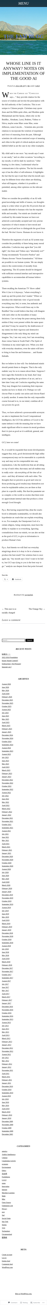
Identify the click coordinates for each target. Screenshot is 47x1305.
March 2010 (6, 1112)
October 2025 (6, 706)
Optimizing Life (7, 1206)
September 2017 (7, 978)
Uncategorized (7, 1234)
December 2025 (7, 700)
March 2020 (6, 885)
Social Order (6, 1218)
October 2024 (6, 741)
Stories (4, 1225)
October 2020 (6, 863)
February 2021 (7, 850)
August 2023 (6, 754)
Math (3, 1196)
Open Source (6, 1202)
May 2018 (5, 955)
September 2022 (7, 789)
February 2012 (7, 1064)
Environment (6, 1167)
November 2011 (7, 1070)
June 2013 (5, 1029)
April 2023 (5, 767)
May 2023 (5, 764)
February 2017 (7, 1000)
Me (28, 86)
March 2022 (6, 809)
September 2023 (7, 751)
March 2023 (6, 770)
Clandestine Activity (9, 1161)
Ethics (4, 1170)
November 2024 (7, 738)
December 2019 (7, 895)
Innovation (5, 1186)
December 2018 (7, 933)
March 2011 (6, 1077)
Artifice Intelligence (9, 1154)
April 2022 (5, 805)
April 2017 (5, 994)
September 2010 (7, 1093)
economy (5, 1164)
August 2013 (6, 1022)
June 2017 (5, 987)
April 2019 (5, 920)
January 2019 (6, 930)
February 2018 (7, 965)
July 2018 (5, 949)
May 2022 (5, 802)
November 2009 (7, 1125)
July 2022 (5, 796)
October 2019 (6, 901)
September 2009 (7, 1131)
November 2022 (7, 783)
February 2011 (7, 1080)
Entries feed (6, 1261)
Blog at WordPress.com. (23, 1294)
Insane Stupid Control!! (10, 661)
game (4, 1183)
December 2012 (7, 1048)
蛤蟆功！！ (6, 654)
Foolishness (6, 1177)
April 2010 (5, 1109)
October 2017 (6, 975)
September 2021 (7, 828)
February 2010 (7, 1115)
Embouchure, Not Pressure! (11, 664)
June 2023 (5, 761)
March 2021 (6, 847)
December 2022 (7, 780)
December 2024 (7, 735)
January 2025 (6, 732)
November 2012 (7, 1051)
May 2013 (5, 1032)
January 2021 (6, 853)
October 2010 (6, 1090)
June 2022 (5, 799)
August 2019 (6, 908)
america (4, 1151)
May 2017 (5, 991)
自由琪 (4, 1174)
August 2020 (6, 869)
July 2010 (5, 1099)
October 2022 (6, 786)
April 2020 (5, 882)
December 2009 (7, 1121)
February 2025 (7, 729)
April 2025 (5, 722)
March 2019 (6, 924)
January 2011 (6, 1083)
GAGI (37, 86)
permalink (29, 595)
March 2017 (6, 997)
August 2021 (6, 831)
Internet (4, 1190)
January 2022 (6, 815)
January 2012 (6, 1067)
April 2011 (5, 1074)
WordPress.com (7, 1267)
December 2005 (7, 1134)
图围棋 (4, 1237)
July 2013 (5, 1026)
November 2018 (7, 936)
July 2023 (5, 757)
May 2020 (5, 879)
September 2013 (7, 1019)
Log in (4, 1258)
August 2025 (6, 710)
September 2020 (7, 866)
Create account (7, 1255)
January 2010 (6, 1118)
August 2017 (6, 981)
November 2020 (7, 860)
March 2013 (6, 1038)
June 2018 (5, 952)
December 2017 (7, 968)
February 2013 (7, 1042)
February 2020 (7, 888)
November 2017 (7, 971)
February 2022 (7, 812)
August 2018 (6, 946)
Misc (3, 1199)
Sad (3, 1215)
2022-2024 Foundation (10, 657)
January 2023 (6, 777)
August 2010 (6, 1096)
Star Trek (5, 1222)
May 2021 (5, 840)
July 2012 (5, 1058)
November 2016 (7, 1010)
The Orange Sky (37, 609)
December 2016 (7, 1007)
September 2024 (7, 745)
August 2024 (6, 748)
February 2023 (7, 773)
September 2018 (7, 943)
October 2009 (6, 1128)
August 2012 (6, 1054)
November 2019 (7, 898)
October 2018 (6, 939)
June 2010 (5, 1102)
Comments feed (7, 1264)
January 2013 (6, 1045)
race (3, 1212)
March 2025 (6, 726)
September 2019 (7, 904)
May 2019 (5, 917)
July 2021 (5, 834)
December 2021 (7, 818)
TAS (3, 1228)
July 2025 (5, 713)
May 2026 (5, 690)
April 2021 (5, 844)
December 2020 (7, 856)
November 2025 (7, 703)
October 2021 (6, 824)
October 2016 (6, 1013)
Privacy (4, 1209)
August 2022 (6, 793)
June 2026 (5, 687)
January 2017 (6, 1003)
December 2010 (7, 1086)
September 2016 (7, 1016)
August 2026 (6, 684)
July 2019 (5, 911)
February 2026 (7, 697)
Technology (6, 1231)
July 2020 (5, 872)
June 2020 (5, 876)
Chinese (4, 1158)
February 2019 (7, 927)
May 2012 (5, 1061)
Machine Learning (8, 1193)
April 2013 (5, 1035)
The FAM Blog (23, 36)
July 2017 (5, 984)
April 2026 (5, 694)
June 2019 (5, 914)
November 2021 (7, 821)
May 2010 (5, 1105)
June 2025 (5, 716)
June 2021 (5, 837)
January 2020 (6, 892)
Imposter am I (6, 667)
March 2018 (6, 962)
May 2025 (5, 719)
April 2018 (5, 959)
